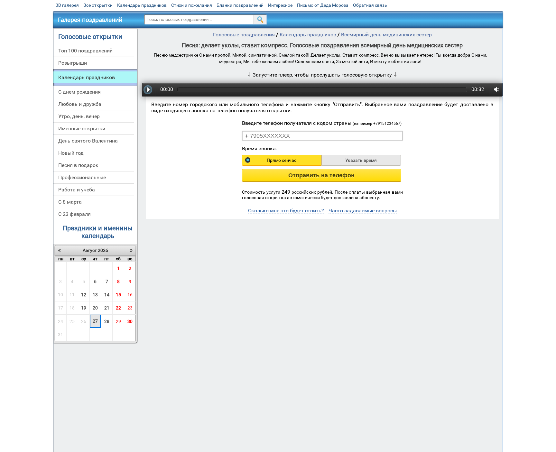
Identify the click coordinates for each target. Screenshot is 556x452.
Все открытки (98, 5)
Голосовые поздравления (244, 35)
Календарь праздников (142, 5)
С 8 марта (70, 202)
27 (95, 321)
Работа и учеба (76, 190)
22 (118, 307)
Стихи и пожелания (191, 5)
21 (106, 307)
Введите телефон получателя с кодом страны (322, 123)
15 (118, 294)
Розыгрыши (72, 63)
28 (106, 321)
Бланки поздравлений (240, 5)
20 (95, 307)
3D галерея (67, 5)
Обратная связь (370, 5)
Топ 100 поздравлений (85, 51)
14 (106, 294)
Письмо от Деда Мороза (322, 5)
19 (83, 307)
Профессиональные (82, 177)
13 (95, 294)
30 (130, 321)
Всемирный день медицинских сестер (386, 35)
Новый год (71, 153)
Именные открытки (81, 128)
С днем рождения (79, 92)
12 (83, 294)
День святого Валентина (88, 141)
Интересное (280, 5)
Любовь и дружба (79, 104)
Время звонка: (259, 148)
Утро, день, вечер (79, 116)
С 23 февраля (74, 214)
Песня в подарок (78, 165)
